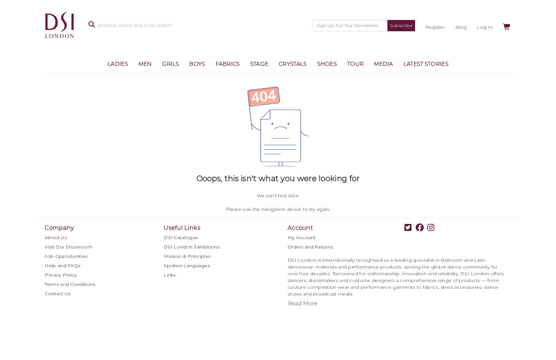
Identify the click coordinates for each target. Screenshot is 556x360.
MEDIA (383, 64)
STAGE (259, 64)
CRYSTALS (293, 64)
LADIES (117, 64)
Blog (461, 27)
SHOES (327, 64)
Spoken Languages (187, 265)
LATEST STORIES (426, 64)
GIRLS (170, 64)
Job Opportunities (66, 256)
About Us (56, 237)
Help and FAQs (62, 265)
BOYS (197, 64)
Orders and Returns (310, 247)
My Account (302, 237)
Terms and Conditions (70, 284)
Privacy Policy (61, 275)
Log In (485, 27)
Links (170, 275)
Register (435, 27)
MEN (145, 64)
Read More (302, 303)
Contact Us (57, 294)
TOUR (355, 64)
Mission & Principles (187, 256)
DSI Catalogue (181, 237)
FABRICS (228, 64)
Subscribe (401, 25)
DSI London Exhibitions (191, 247)
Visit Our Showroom (68, 247)
